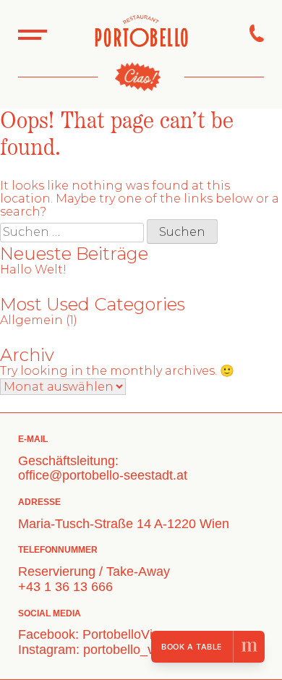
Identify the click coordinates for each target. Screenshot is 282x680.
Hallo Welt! (33, 269)
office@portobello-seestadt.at (102, 475)
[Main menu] (32, 33)
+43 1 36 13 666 (65, 586)
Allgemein (31, 320)
